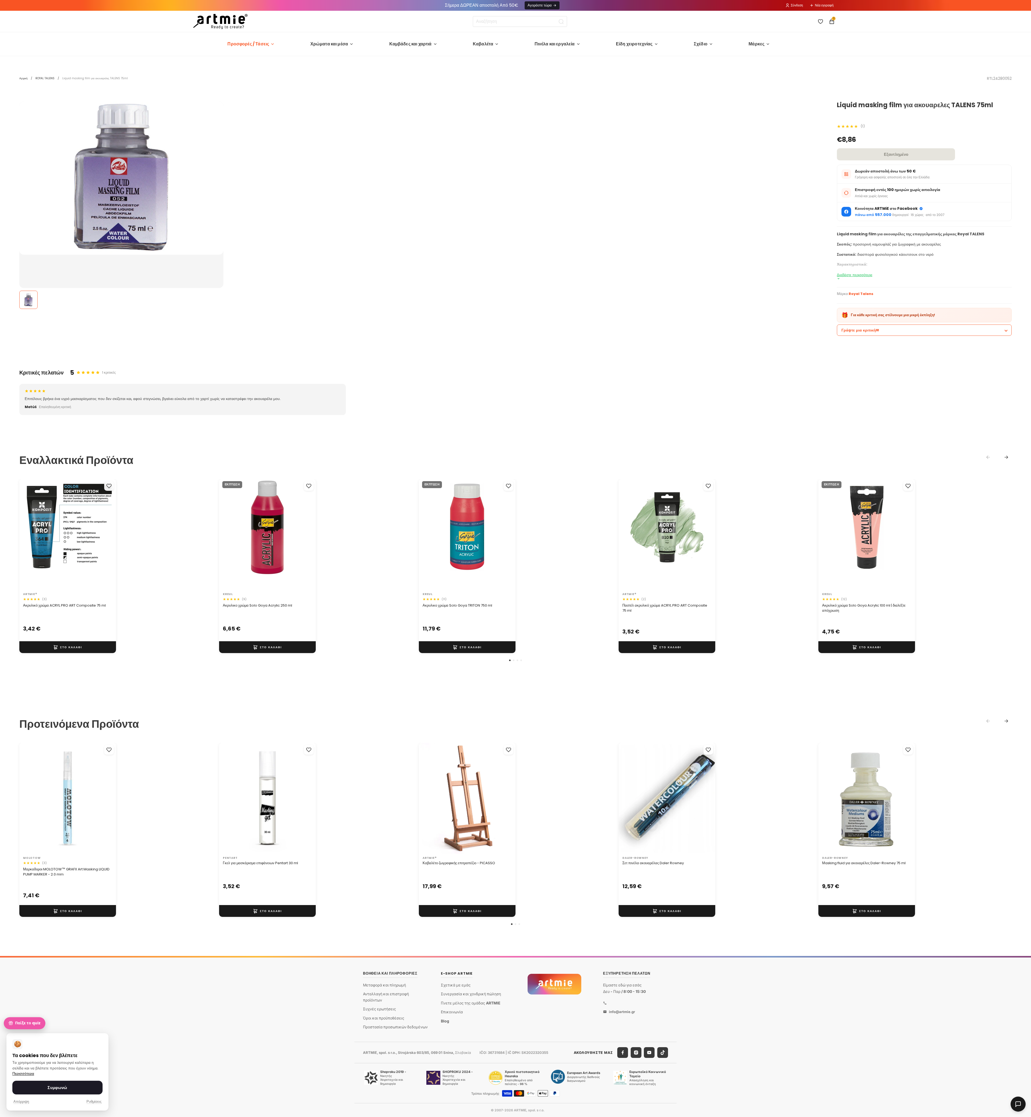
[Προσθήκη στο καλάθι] (67, 647)
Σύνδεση (797, 5)
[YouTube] (649, 1052)
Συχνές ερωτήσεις (379, 1009)
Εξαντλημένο (896, 154)
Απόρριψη (21, 1101)
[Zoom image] (121, 178)
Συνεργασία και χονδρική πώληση (471, 994)
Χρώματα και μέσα (329, 44)
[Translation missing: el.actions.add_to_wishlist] (109, 486)
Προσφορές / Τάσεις (248, 44)
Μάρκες (756, 44)
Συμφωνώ (57, 1087)
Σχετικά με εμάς (456, 984)
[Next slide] (1006, 457)
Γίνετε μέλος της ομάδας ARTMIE (470, 1003)
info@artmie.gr (622, 1011)
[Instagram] (636, 1052)
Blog (445, 1021)
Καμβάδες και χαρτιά (410, 44)
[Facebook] (622, 1052)
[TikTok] (662, 1052)
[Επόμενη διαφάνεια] (106, 534)
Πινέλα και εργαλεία (555, 44)
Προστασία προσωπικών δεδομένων (395, 1027)
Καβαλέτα (483, 44)
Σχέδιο (700, 44)
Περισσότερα (23, 1073)
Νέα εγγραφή (824, 5)
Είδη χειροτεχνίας (634, 44)
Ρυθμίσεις (93, 1101)
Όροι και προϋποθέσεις (383, 1018)
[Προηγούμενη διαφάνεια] (29, 534)
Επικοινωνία (452, 1012)
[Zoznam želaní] (820, 21)
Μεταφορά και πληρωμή (384, 984)
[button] (510, 660)
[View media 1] (28, 300)
